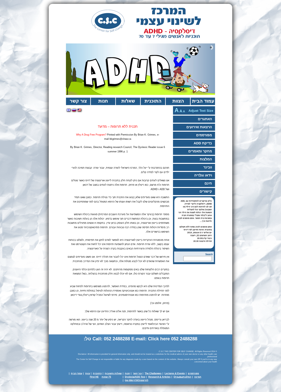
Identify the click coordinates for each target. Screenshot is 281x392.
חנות (102, 101)
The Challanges (153, 373)
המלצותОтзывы (182, 377)
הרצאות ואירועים (199, 127)
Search (209, 254)
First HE (94, 377)
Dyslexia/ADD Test (135, 377)
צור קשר (78, 101)
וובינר (207, 167)
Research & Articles (159, 377)
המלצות (206, 159)
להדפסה (144, 380)
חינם (208, 183)
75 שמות (106, 377)
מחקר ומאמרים (200, 151)
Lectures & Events (175, 373)
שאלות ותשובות (113, 373)
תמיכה (197, 377)
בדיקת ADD (203, 143)
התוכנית (152, 101)
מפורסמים (204, 135)
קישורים (206, 191)
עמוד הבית (202, 101)
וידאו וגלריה (203, 175)
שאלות (127, 101)
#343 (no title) (132, 380)
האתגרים (205, 119)
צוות (177, 101)
